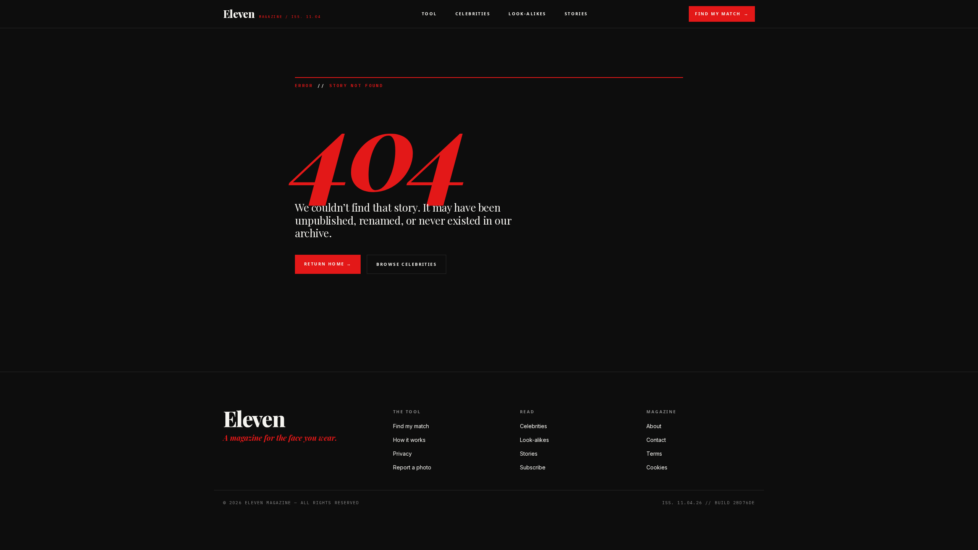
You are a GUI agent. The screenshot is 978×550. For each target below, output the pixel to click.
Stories (576, 13)
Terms (654, 453)
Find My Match (722, 13)
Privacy (402, 453)
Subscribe (533, 467)
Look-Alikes (527, 13)
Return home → (327, 264)
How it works (409, 440)
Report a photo (412, 467)
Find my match (411, 426)
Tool (429, 13)
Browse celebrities (406, 264)
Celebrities (473, 13)
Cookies (656, 467)
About (653, 426)
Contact (656, 440)
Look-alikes (534, 440)
